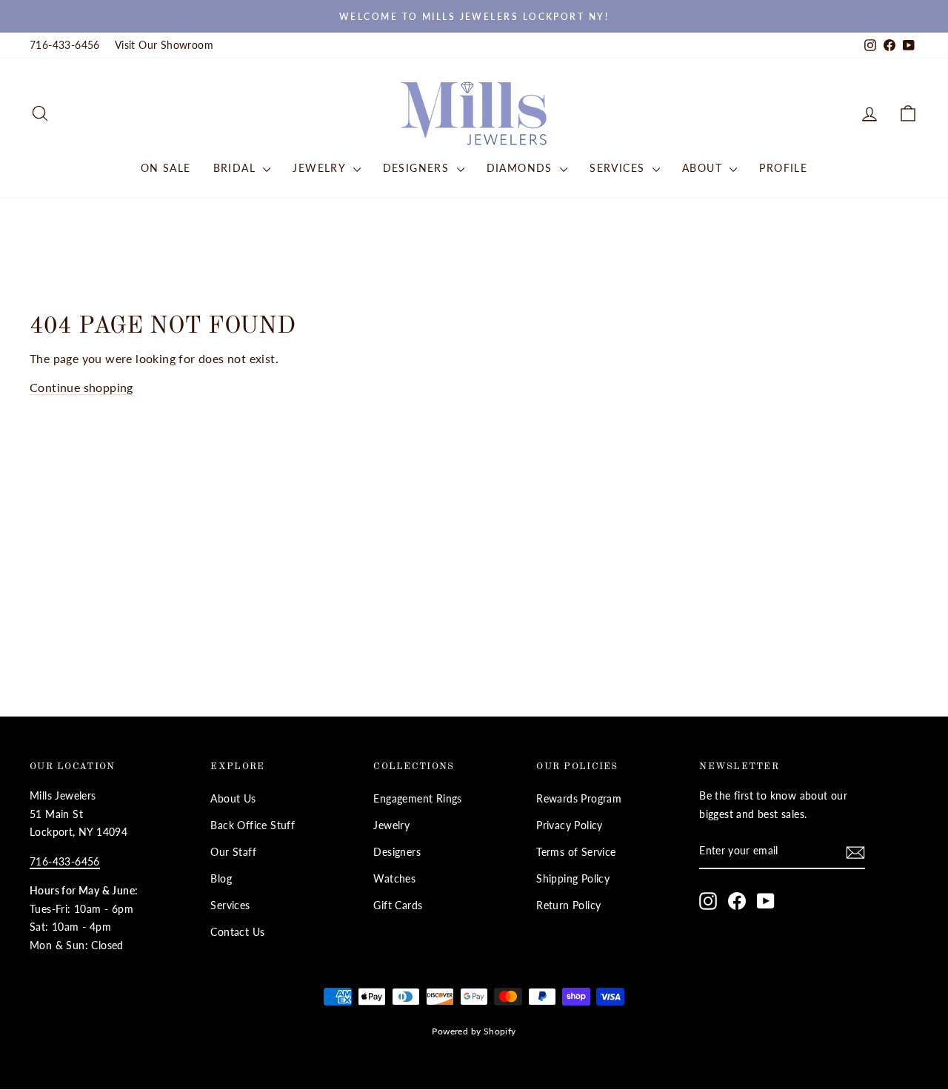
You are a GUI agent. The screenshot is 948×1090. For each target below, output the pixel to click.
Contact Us (237, 932)
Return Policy (568, 905)
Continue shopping (81, 387)
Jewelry (321, 168)
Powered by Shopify (473, 1031)
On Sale (166, 168)
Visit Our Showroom (164, 45)
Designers (418, 168)
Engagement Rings (417, 799)
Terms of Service (575, 852)
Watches (394, 879)
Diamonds (522, 168)
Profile (783, 168)
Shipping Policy (573, 879)
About (704, 168)
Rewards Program (578, 799)
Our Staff (233, 852)
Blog (221, 879)
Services (619, 168)
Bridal (236, 168)
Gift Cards (397, 905)
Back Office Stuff (252, 825)
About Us (233, 799)
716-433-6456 (65, 45)
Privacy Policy (569, 825)
